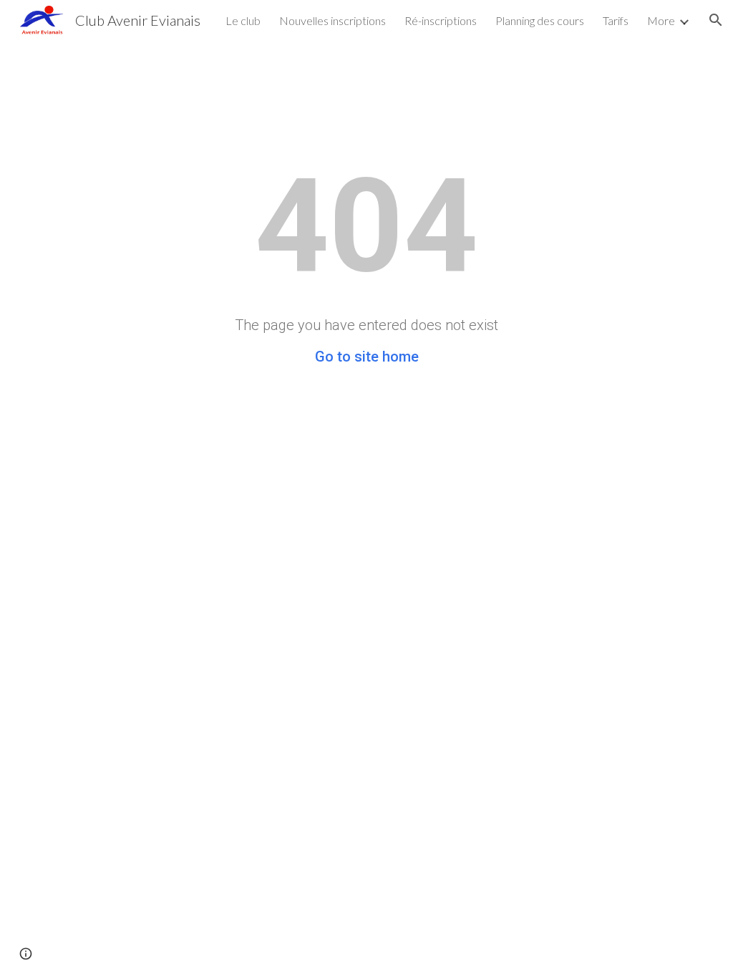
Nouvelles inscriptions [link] (332, 20)
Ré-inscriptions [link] (440, 20)
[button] (716, 20)
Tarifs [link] (615, 20)
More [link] (661, 20)
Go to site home (367, 356)
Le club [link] (243, 20)
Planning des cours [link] (539, 20)
